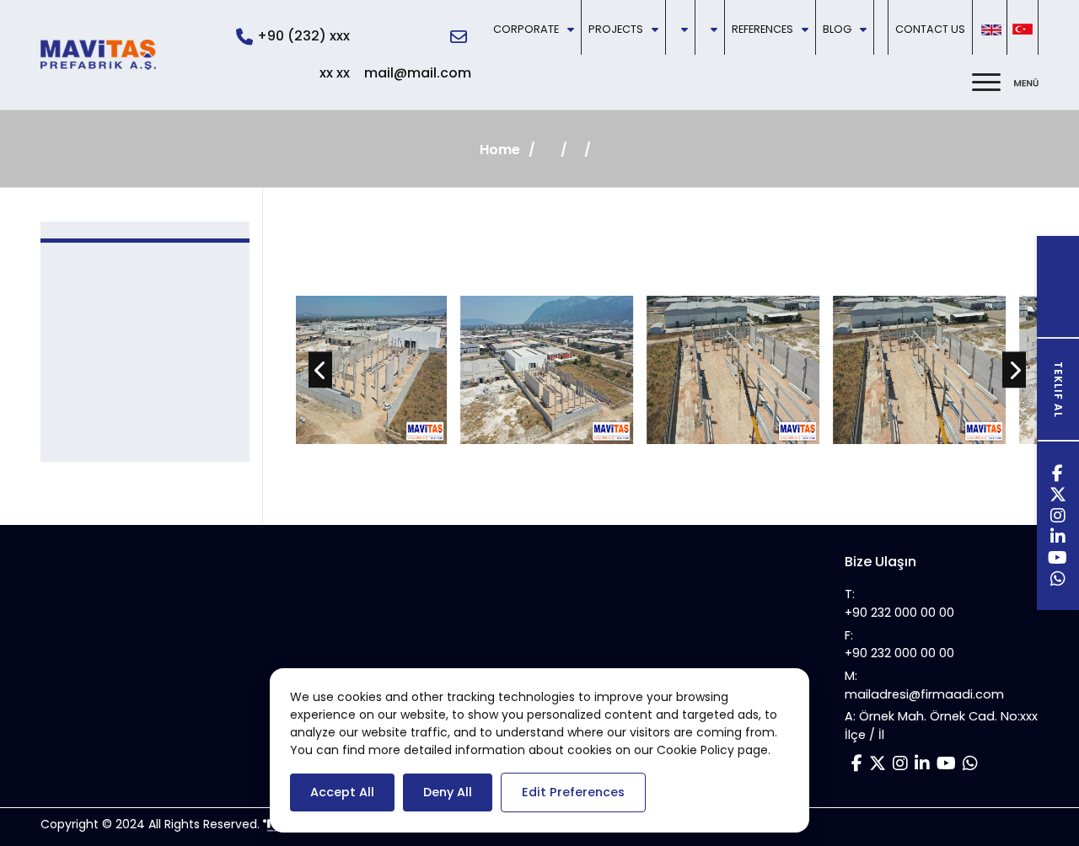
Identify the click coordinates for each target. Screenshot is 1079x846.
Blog (837, 29)
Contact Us (930, 29)
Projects (615, 29)
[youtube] (1058, 560)
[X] (1058, 497)
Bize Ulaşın (880, 561)
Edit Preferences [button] (573, 792)
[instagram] (1058, 518)
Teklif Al (1058, 389)
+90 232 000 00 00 (899, 612)
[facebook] (1058, 476)
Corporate (526, 29)
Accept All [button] (342, 792)
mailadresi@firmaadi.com (924, 694)
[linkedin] (1058, 539)
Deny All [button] (447, 792)
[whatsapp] (1058, 581)
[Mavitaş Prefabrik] (98, 55)
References (762, 29)
